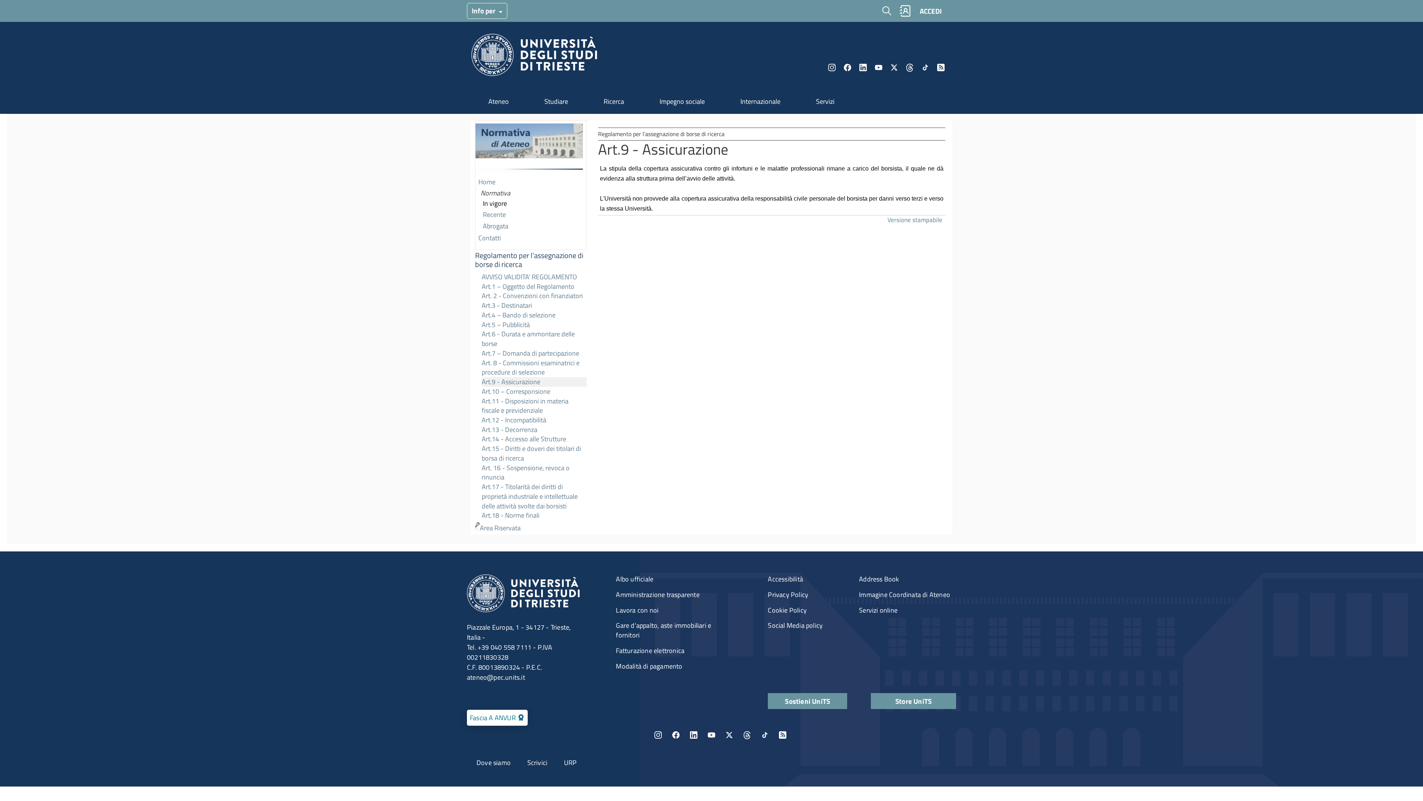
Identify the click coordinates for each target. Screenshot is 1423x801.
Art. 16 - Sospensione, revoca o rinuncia (526, 472)
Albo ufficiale (634, 579)
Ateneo (498, 101)
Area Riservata (500, 528)
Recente (494, 215)
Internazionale (760, 101)
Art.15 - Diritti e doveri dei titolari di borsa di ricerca (531, 453)
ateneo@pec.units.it (496, 677)
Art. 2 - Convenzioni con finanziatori (532, 296)
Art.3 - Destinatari (507, 305)
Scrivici (537, 763)
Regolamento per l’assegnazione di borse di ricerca (529, 260)
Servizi (825, 101)
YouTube (878, 67)
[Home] (534, 57)
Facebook (847, 67)
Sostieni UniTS (807, 701)
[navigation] (531, 327)
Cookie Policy (787, 610)
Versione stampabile (915, 219)
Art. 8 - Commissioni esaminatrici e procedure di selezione (531, 368)
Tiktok (925, 67)
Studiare (556, 101)
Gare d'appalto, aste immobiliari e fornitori (663, 630)
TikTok (765, 735)
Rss (941, 67)
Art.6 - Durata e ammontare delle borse (528, 339)
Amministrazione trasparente (657, 595)
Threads (910, 67)
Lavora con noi (637, 610)
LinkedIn (863, 67)
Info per (484, 10)
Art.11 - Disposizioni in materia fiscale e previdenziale (525, 406)
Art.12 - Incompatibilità (514, 420)
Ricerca (614, 101)
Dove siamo (494, 763)
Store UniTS (913, 701)
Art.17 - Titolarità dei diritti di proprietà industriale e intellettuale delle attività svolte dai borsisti (530, 496)
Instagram (832, 67)
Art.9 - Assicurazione (511, 382)
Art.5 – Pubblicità (506, 325)
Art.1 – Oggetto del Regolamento (528, 286)
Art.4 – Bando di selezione (518, 315)
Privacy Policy (788, 595)
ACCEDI (931, 11)
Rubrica (905, 11)
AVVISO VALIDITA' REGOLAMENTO (529, 277)
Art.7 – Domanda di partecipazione (530, 353)
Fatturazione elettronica (650, 651)
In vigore (495, 203)
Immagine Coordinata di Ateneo (904, 595)
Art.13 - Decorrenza (509, 430)
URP (570, 763)
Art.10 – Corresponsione (516, 391)
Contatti (489, 238)
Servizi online (878, 610)
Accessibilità (785, 579)
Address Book (879, 579)
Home (486, 182)
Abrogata (495, 226)
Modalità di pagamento (649, 666)
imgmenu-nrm (529, 148)
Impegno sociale (682, 101)
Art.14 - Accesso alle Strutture (524, 439)
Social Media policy (795, 625)
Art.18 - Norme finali (511, 515)
